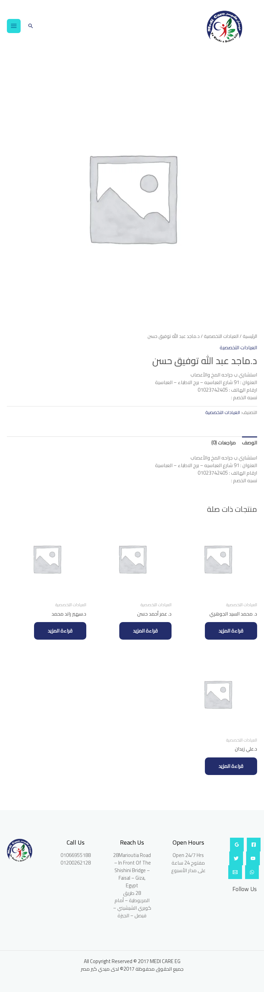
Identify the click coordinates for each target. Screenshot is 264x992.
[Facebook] (254, 844)
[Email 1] (235, 872)
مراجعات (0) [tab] (223, 442)
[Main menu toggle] (14, 26)
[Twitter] (236, 858)
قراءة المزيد (231, 630)
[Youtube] (253, 858)
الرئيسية (250, 336)
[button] (31, 26)
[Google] (237, 844)
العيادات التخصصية (221, 336)
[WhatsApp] (252, 872)
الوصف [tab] (249, 442)
